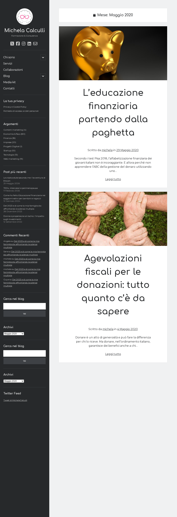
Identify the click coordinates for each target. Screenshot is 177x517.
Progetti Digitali (11, 146)
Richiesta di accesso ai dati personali (21, 111)
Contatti (9, 88)
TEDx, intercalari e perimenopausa (20, 188)
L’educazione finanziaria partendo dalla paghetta (113, 53)
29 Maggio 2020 (127, 150)
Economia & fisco (11, 134)
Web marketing (11, 159)
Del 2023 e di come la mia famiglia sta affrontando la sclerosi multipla (21, 244)
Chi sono (9, 57)
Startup (7, 150)
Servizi (7, 63)
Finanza (7, 138)
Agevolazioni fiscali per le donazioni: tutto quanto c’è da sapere (113, 219)
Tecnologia (8, 154)
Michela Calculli (24, 30)
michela (107, 150)
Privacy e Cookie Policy (14, 106)
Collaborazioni (13, 69)
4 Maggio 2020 (127, 329)
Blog (6, 76)
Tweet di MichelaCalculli (15, 400)
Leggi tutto (113, 179)
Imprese (7, 142)
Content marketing (13, 129)
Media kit (9, 82)
